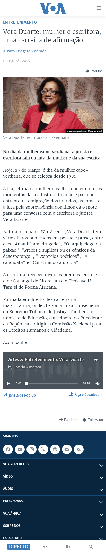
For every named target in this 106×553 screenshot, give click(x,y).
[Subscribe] (67, 449)
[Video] (68, 546)
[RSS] (78, 449)
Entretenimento (20, 22)
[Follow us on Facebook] (8, 449)
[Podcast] (55, 449)
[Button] (94, 71)
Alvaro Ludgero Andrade (25, 51)
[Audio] (45, 546)
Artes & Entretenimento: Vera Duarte (46, 359)
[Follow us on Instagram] (31, 449)
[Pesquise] (91, 546)
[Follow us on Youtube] (20, 449)
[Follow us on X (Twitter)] (43, 449)
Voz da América (27, 367)
